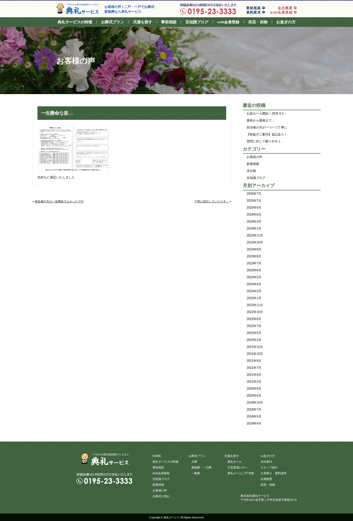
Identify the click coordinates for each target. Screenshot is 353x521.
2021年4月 (254, 374)
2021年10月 (255, 354)
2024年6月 (254, 214)
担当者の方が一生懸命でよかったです (59, 201)
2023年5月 (254, 277)
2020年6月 (254, 395)
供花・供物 (258, 22)
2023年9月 (254, 249)
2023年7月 (254, 263)
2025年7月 (254, 200)
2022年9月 (254, 319)
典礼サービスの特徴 (75, 22)
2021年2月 (254, 381)
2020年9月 (254, 388)
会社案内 (266, 461)
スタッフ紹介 (269, 467)
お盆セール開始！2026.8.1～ (267, 113)
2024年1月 (254, 228)
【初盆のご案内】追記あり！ (267, 134)
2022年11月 (255, 305)
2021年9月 (254, 361)
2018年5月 (254, 416)
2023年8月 (254, 256)
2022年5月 (254, 333)
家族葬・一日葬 (201, 467)
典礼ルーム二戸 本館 (240, 473)
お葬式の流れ (161, 496)
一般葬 (195, 473)
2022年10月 (255, 312)
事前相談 (253, 8)
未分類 (251, 171)
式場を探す (142, 22)
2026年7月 (254, 193)
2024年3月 (254, 221)
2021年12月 (255, 347)
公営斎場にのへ (237, 467)
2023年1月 (254, 298)
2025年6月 (254, 207)
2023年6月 (254, 270)
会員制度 (266, 479)
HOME (156, 456)
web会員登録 (281, 12)
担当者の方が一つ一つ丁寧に (267, 127)
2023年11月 (255, 235)
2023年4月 (254, 284)
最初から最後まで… (261, 120)
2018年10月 (255, 402)
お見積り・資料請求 (273, 473)
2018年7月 (254, 409)
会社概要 (285, 8)
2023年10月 (255, 242)
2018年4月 (254, 423)
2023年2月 (254, 291)
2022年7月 (254, 326)
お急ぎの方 (286, 22)
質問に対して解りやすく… (265, 141)
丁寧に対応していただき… (211, 201)
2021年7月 (254, 368)
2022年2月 (254, 340)
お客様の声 (254, 157)
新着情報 (253, 164)
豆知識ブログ (196, 22)
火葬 (194, 461)
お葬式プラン (112, 22)
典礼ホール (234, 461)
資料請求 (253, 12)
